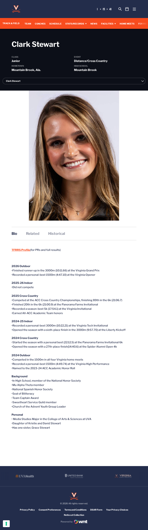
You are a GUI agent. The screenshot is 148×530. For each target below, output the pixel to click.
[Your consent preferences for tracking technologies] (6, 523)
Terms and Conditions (75, 509)
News (93, 23)
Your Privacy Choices (117, 509)
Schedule (55, 23)
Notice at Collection (74, 515)
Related (32, 233)
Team (28, 23)
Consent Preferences (50, 509)
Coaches (40, 23)
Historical (56, 233)
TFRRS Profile (21, 250)
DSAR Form (96, 509)
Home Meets (127, 23)
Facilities (107, 23)
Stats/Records (74, 23)
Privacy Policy (27, 509)
